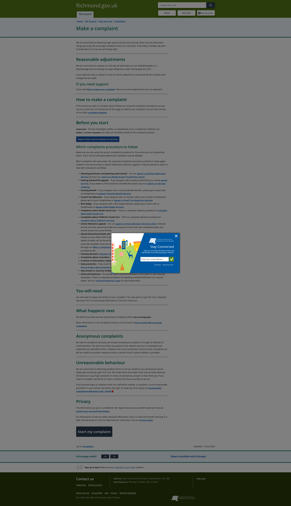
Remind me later (168, 265)
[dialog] (145, 253)
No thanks (157, 265)
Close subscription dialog (176, 236)
